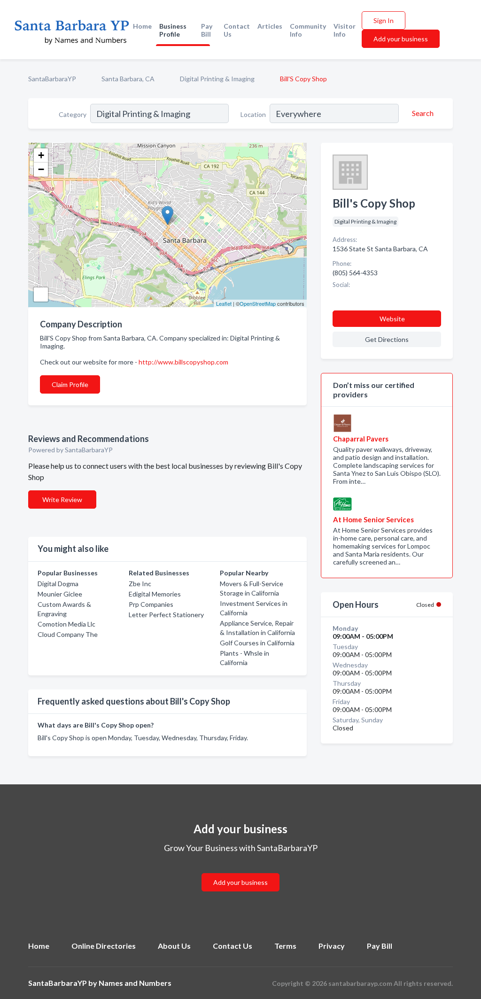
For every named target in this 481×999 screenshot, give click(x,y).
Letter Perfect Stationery (166, 615)
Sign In (383, 20)
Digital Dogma (58, 584)
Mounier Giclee (60, 594)
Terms (285, 945)
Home (142, 26)
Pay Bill (206, 30)
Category (72, 114)
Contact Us (237, 30)
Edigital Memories (155, 594)
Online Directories (103, 945)
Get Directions (387, 339)
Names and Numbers (135, 982)
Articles (269, 26)
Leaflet (224, 303)
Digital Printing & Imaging (217, 79)
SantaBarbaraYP (52, 79)
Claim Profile (70, 384)
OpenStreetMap (258, 303)
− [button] (41, 169)
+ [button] (41, 155)
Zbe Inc (140, 584)
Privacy (331, 945)
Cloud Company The (68, 634)
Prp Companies (151, 604)
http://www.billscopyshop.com (183, 362)
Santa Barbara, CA (128, 79)
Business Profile (172, 30)
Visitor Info (345, 30)
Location (253, 114)
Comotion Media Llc (66, 624)
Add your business (400, 39)
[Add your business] (240, 871)
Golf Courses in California (257, 643)
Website (392, 319)
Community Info (308, 30)
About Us (174, 945)
